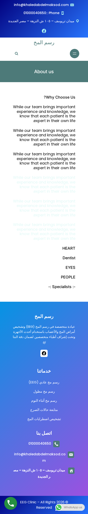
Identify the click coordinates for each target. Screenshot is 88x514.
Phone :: (52, 12)
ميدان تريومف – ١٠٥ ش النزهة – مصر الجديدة (41, 21)
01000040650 (34, 12)
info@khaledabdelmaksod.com (41, 4)
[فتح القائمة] (74, 53)
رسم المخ (44, 42)
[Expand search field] (16, 53)
